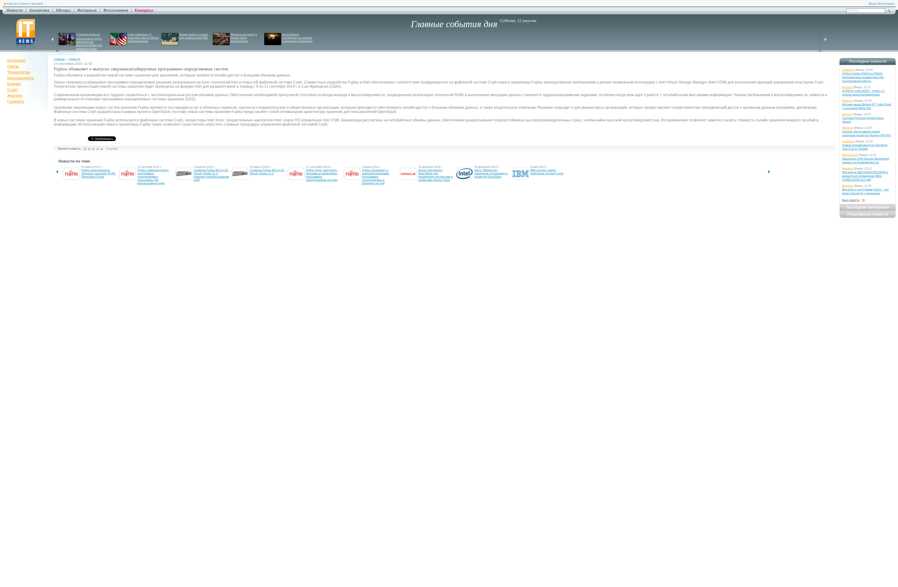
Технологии (18, 72)
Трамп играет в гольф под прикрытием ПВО (193, 36)
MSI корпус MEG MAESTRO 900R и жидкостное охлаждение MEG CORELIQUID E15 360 (865, 176)
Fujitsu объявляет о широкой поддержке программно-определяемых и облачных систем (376, 177)
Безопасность (20, 78)
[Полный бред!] (85, 148)
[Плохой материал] (89, 148)
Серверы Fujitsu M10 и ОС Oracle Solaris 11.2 (267, 172)
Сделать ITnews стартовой (25, 3)
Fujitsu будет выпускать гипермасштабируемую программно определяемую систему (322, 175)
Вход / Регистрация (881, 3)
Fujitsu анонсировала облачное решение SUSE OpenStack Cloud (98, 173)
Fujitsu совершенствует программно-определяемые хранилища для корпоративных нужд (153, 177)
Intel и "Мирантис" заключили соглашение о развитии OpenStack (491, 173)
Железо (14, 95)
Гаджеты (15, 101)
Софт (12, 89)
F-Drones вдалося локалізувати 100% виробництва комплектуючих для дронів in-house (89, 41)
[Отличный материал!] (101, 148)
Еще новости (850, 200)
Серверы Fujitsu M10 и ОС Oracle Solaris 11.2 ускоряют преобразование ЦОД (212, 175)
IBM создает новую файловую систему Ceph (546, 172)
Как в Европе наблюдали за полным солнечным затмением (297, 38)
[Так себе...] (93, 148)
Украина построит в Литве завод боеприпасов (244, 38)
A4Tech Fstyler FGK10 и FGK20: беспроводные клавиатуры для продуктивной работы (863, 77)
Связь (13, 66)
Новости (74, 59)
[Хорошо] (97, 148)
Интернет (16, 60)
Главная (59, 59)
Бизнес (14, 84)
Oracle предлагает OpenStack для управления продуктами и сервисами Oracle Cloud (435, 175)
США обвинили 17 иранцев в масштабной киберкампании (143, 38)
